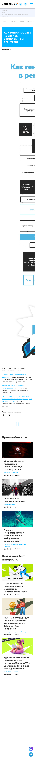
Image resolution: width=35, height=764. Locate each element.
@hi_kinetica (22, 703)
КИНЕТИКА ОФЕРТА (17, 758)
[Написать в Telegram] (31, 754)
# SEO (22, 22)
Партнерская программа (10, 706)
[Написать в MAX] (31, 749)
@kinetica (23, 701)
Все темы (4, 22)
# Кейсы (14, 22)
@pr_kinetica (18, 704)
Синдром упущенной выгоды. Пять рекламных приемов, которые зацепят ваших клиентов (17, 399)
